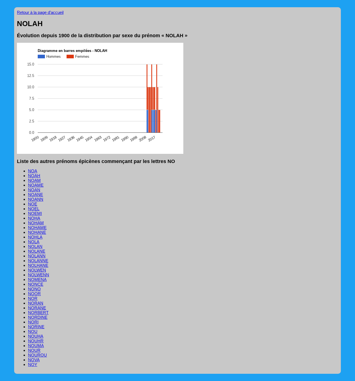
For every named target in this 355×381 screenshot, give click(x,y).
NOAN (34, 189)
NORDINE (37, 317)
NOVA (34, 359)
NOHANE (37, 232)
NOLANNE (38, 260)
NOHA (34, 218)
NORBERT (38, 312)
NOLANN (36, 256)
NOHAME (37, 227)
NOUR (34, 350)
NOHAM (36, 222)
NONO (34, 289)
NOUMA (36, 345)
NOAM (34, 180)
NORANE (37, 307)
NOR (32, 298)
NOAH (34, 175)
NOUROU (37, 355)
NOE (32, 204)
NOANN (35, 199)
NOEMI (35, 213)
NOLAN (35, 246)
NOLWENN (38, 274)
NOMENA (37, 279)
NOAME (36, 185)
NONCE (35, 284)
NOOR (34, 293)
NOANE (35, 194)
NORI (33, 322)
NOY (32, 364)
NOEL (33, 208)
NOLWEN (37, 270)
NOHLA (35, 237)
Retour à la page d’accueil (40, 12)
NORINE (36, 326)
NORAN (35, 303)
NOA (32, 171)
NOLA (33, 241)
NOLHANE (38, 265)
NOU (32, 331)
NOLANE (36, 251)
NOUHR (36, 341)
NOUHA (35, 336)
